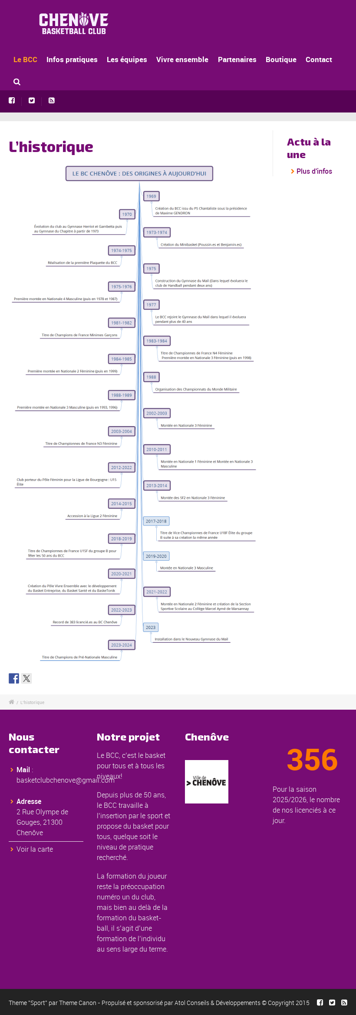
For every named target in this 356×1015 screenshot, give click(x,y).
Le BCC (25, 59)
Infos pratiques (72, 59)
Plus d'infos (314, 171)
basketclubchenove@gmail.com (65, 780)
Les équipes (127, 59)
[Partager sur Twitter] (26, 678)
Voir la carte (34, 849)
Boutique (281, 59)
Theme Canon (77, 1002)
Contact (319, 59)
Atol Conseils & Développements (217, 1002)
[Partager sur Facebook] (14, 678)
